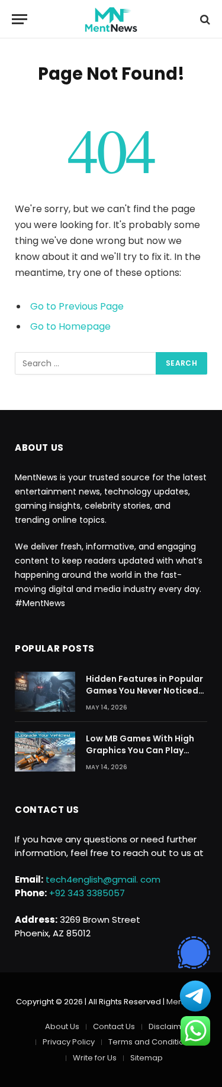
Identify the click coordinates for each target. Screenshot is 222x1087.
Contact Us (114, 1026)
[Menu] (19, 19)
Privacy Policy (69, 1041)
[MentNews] (111, 19)
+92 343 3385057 (87, 893)
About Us (62, 1026)
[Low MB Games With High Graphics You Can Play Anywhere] (45, 751)
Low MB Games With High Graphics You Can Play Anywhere (140, 750)
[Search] (204, 19)
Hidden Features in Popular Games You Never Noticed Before (144, 690)
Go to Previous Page (77, 306)
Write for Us (95, 1057)
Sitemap (146, 1057)
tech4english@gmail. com (103, 879)
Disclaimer (169, 1026)
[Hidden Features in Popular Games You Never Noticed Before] (45, 692)
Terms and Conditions (150, 1041)
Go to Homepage (70, 326)
